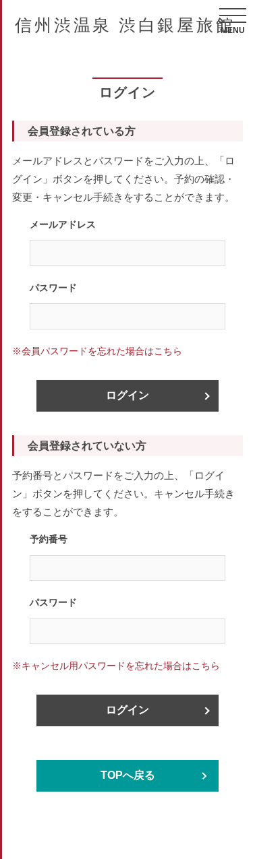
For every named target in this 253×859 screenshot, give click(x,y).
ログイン (127, 395)
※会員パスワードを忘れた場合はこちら (97, 351)
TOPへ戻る (128, 775)
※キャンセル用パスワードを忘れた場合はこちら (116, 665)
